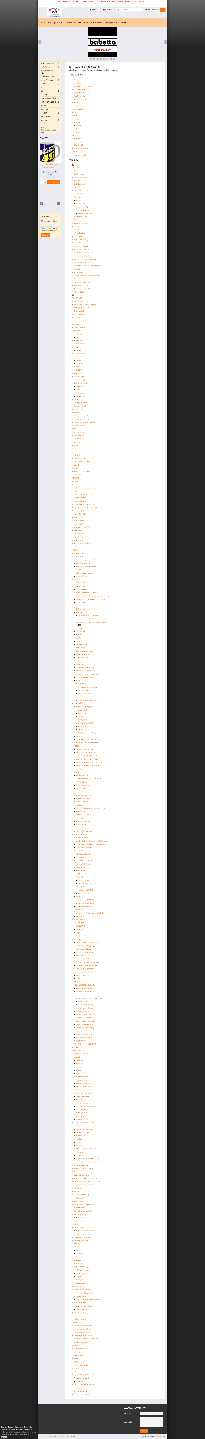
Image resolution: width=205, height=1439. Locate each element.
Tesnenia (77, 939)
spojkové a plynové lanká (84, 723)
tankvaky (79, 1276)
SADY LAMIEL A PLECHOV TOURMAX (88, 759)
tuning (76, 982)
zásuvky (76, 1368)
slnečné (76, 481)
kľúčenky (77, 317)
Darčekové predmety (81, 301)
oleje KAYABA (78, 540)
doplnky (76, 445)
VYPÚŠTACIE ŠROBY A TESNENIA (85, 1044)
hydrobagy (77, 412)
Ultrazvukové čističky (81, 1054)
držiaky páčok (82, 720)
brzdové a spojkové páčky (84, 707)
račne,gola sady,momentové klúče (87, 1106)
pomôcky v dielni (81, 1113)
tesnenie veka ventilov (83, 959)
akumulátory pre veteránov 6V (86, 566)
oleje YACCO (78, 530)
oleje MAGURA (79, 524)
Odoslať (144, 1431)
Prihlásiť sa (95, 10)
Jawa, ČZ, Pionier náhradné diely (84, 1384)
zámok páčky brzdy (82, 1309)
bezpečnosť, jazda (80, 498)
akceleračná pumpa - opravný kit (89, 700)
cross (75, 484)
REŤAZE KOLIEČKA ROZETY (83, 860)
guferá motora (81, 788)
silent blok (79, 828)
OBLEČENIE (76, 324)
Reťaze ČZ (79, 877)
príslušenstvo (80, 1283)
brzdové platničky (82, 207)
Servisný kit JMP (79, 553)
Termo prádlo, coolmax (81, 403)
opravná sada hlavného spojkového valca (89, 762)
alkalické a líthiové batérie (83, 1326)
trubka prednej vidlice (85, 1005)
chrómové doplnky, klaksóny (83, 1185)
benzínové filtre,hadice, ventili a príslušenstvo (91, 841)
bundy (78, 347)
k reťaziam (79, 910)
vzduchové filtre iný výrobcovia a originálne (92, 622)
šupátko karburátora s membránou (87, 674)
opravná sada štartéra (81, 1365)
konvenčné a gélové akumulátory (87, 560)
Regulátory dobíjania (81, 1348)
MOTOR (76, 746)
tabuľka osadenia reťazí (86, 903)
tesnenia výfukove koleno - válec (87, 965)
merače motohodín (80, 1342)
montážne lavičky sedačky (82, 1165)
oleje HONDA (78, 534)
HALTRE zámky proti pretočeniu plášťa (87, 276)
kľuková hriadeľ (81, 824)
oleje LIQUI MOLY (80, 514)
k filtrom (79, 634)
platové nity (80, 857)
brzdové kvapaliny (80, 547)
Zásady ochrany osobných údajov (64, 1436)
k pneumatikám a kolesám (84, 1090)
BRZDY (76, 579)
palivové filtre (80, 631)
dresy (78, 331)
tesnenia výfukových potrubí (85, 969)
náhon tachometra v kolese (85, 1034)
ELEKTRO (75, 1322)
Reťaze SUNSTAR (81, 897)
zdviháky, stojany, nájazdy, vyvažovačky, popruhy (90, 1162)
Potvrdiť (3, 1437)
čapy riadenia (80, 1041)
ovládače (77, 1345)
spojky (78, 772)
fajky (77, 933)
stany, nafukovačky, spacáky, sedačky (86, 507)
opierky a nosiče (79, 1198)
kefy (77, 1126)
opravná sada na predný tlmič (86, 1014)
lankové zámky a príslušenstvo (86, 1293)
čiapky (78, 389)
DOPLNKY (75, 1172)
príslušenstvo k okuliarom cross (84, 488)
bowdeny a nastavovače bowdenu (87, 743)
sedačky (76, 1221)
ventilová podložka (82, 798)
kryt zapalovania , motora (84, 749)
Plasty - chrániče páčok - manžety (85, 1204)
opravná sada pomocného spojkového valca (90, 765)
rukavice (76, 115)
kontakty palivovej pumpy (84, 795)
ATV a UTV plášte (79, 233)
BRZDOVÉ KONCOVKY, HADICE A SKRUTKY (90, 599)
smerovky (77, 1224)
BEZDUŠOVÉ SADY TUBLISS (83, 289)
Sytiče (78, 680)
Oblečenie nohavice (80, 177)
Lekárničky (77, 1188)
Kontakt (122, 23)
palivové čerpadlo (82, 838)
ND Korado (79, 1381)
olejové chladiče (81, 644)
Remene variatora (82, 775)
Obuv (75, 112)
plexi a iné (77, 475)
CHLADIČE (77, 638)
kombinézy (79, 363)
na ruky (78, 1155)
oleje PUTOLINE (79, 521)
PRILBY (74, 448)
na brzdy (79, 1145)
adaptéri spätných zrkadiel (85, 1231)
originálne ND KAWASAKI (82, 256)
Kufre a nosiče (78, 226)
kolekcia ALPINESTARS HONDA (84, 422)
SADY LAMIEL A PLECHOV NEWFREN (88, 756)
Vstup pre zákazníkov (81, 155)
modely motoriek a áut (81, 308)
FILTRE (76, 606)
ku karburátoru (81, 1109)
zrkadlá (76, 119)
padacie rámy (78, 1201)
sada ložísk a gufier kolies (84, 991)
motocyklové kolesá (82, 1011)
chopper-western (79, 435)
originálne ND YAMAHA (82, 249)
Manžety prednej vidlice (84, 1037)
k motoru (79, 1070)
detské (78, 106)
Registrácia (109, 10)
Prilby (76, 171)
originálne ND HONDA (81, 246)
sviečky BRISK (80, 926)
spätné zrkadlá (78, 1227)
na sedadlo (79, 1152)
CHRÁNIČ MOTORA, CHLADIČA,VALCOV (87, 1181)
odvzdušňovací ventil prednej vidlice (90, 998)
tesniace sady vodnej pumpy (85, 946)
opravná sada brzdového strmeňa (87, 593)
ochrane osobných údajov (20, 1434)
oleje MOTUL (78, 517)
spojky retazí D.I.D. (84, 893)
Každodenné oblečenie (81, 383)
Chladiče (79, 641)
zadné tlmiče (82, 1001)
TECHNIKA (75, 550)
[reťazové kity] (102, 56)
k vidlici (78, 1073)
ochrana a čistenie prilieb (82, 471)
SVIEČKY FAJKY (79, 923)
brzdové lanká (80, 736)
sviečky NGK (80, 929)
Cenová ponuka (110, 23)
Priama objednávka (54, 23)
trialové (76, 465)
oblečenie (77, 122)
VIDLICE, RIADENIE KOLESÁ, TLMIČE (86, 985)
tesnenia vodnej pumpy (84, 949)
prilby (76, 102)
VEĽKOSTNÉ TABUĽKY (72, 23)
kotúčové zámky (81, 1303)
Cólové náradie (79, 236)
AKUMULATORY (79, 557)
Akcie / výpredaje (49, 63)
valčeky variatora (81, 782)
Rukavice (77, 181)
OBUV (74, 429)
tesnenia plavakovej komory (85, 677)
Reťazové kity (80, 870)
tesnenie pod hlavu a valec (85, 952)
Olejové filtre (80, 609)
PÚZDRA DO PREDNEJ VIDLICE (86, 1018)
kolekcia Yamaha (79, 426)
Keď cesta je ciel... (55, 16)
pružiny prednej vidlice (86, 1008)
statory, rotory (78, 1355)
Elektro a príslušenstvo (81, 1175)
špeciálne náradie (82, 1103)
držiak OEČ (77, 1260)
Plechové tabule (79, 314)
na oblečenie (80, 1136)
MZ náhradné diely (80, 1388)
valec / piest (80, 818)
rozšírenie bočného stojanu (83, 1211)
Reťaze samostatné (84, 213)
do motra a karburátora (83, 1132)
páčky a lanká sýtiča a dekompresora (88, 733)
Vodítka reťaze (81, 916)
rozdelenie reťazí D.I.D (85, 890)
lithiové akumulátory (83, 563)
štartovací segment (82, 815)
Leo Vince (79, 1253)
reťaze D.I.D (80, 887)
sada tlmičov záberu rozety (85, 1028)
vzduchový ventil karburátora (87, 697)
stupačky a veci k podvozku (83, 1237)
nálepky (76, 1191)
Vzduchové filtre (81, 612)
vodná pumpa (80, 811)
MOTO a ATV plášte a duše (82, 148)
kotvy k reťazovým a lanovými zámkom (89, 1299)
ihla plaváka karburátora (86, 693)
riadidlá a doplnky (80, 1208)
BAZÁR (74, 1371)
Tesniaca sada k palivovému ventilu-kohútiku (91, 844)
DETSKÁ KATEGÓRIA (78, 292)
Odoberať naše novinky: (48, 221)
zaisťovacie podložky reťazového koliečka (90, 913)
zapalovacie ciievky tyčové (83, 1335)
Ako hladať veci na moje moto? (84, 86)
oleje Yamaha (78, 537)
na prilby (79, 1139)
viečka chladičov (81, 648)
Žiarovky (76, 1047)
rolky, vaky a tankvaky (81, 239)
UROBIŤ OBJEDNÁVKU (81, 93)
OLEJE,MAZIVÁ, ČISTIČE (79, 511)
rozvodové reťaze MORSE (84, 906)
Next (58, 203)
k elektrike (79, 1063)
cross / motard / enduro (82, 462)
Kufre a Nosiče (79, 1312)
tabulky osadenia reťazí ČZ (87, 883)
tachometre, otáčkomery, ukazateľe (85, 1178)
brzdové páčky (83, 710)
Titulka (42, 23)
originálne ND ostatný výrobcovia (85, 259)
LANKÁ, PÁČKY (79, 703)
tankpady (77, 1244)
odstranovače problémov (84, 1086)
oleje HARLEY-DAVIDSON (82, 527)
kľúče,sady (79, 1099)
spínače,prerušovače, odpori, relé (85, 1352)
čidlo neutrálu (80, 792)
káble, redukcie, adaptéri (84, 573)
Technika (77, 197)
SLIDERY (79, 370)
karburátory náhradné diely (85, 667)
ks (45, 194)
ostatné (78, 978)
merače (78, 1067)
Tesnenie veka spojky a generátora (87, 962)
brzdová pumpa (81, 602)
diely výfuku (80, 1257)
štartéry (76, 1362)
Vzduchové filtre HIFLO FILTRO (88, 615)
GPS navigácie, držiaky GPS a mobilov (86, 1339)
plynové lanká (82, 729)
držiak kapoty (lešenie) (83, 854)
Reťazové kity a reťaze (83, 210)
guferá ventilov (81, 955)
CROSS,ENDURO (79, 327)
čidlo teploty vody (82, 657)
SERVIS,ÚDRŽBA (77, 1050)
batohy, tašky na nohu (81, 223)
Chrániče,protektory (80, 409)
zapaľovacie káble (82, 936)
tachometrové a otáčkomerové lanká (88, 739)
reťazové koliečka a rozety (85, 864)
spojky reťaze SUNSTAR (86, 900)
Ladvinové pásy (79, 109)
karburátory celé (81, 664)
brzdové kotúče (81, 203)
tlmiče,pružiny (81, 995)
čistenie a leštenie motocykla (86, 1149)
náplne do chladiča (82, 654)
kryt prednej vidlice (82, 1031)
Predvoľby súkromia (44, 1436)
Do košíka (54, 193)
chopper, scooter (79, 458)
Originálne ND (78, 145)
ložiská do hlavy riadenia (84, 988)
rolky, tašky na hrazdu (83, 1270)
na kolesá (79, 1142)
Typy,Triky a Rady (79, 96)
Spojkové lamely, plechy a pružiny (87, 752)
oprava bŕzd (80, 1060)
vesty (77, 367)
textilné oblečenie (80, 344)
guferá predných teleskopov (85, 1021)
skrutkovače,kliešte (82, 1096)
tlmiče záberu (80, 867)
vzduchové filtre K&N (85, 619)
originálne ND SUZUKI (81, 253)
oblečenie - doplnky (80, 380)
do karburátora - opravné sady (86, 671)
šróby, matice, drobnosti (84, 1093)
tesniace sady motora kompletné (87, 942)
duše (75, 279)
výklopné (77, 455)
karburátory (77, 661)
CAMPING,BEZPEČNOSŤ (80, 494)
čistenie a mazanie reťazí (84, 1129)
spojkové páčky (83, 713)
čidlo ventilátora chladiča (84, 651)
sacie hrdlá (79, 769)
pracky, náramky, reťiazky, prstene (85, 304)
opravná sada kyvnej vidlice (85, 1024)
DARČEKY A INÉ (48, 80)
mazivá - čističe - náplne (82, 543)
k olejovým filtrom (82, 1119)
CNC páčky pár (83, 716)
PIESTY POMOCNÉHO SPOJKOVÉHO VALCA (90, 808)
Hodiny (76, 321)
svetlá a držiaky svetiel (81, 1240)
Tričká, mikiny (78, 194)
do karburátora (81, 684)
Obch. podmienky (96, 23)
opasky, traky (80, 393)
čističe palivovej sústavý (84, 847)
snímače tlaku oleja (82, 802)
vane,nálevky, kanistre (83, 1080)
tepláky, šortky (80, 396)
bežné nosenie (79, 439)
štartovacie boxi (81, 217)
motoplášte (77, 230)
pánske (78, 129)
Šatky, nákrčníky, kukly (81, 190)
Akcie (86, 23)
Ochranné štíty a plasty (81, 1194)
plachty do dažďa (79, 1286)
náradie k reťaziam (82, 1077)
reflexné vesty (78, 340)
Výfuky (78, 200)
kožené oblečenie (80, 353)
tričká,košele (80, 386)
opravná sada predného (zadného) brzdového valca (93, 596)
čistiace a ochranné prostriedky (84, 1122)
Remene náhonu (79, 919)
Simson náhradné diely (81, 1391)
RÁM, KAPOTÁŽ (79, 851)
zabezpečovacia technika (82, 1289)
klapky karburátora (84, 690)
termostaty (79, 805)
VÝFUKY (76, 1247)
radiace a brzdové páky (83, 785)
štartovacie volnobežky (83, 821)
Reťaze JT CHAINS (82, 874)
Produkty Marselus (80, 1319)
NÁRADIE (77, 1057)
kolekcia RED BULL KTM (82, 419)
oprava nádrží (80, 1116)
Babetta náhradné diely (81, 1378)
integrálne (77, 452)
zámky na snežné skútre (84, 1306)
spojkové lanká (83, 726)
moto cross (77, 442)
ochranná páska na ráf (81, 285)
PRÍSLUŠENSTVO (77, 1263)
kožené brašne (79, 1316)
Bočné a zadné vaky (82, 1273)
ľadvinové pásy (79, 376)
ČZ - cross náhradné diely (82, 1394)
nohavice (79, 334)
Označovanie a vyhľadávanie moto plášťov (88, 266)
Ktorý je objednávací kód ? (83, 89)
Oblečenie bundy (79, 174)
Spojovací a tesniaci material (83, 1168)
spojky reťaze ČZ (83, 880)
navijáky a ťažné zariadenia (83, 831)
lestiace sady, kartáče (83, 1083)
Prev (41, 203)
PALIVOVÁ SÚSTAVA (80, 834)
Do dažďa (77, 399)
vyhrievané (79, 1217)
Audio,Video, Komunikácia (82, 1329)
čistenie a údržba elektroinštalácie (87, 1158)
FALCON (79, 1250)
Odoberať (45, 235)
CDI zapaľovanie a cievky (82, 1332)
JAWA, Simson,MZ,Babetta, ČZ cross (83, 1375)
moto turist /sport (80, 432)
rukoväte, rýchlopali (80, 1214)
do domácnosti (79, 311)
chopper (76, 491)
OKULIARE (75, 478)
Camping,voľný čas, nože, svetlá (84, 504)
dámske (78, 125)
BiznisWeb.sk (161, 1436)
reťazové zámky (81, 1296)
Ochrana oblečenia (80, 406)
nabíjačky (79, 570)
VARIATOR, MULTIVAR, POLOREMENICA (89, 779)
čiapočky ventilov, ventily (82, 282)
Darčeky (76, 220)
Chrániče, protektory (80, 184)
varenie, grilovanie (80, 501)
